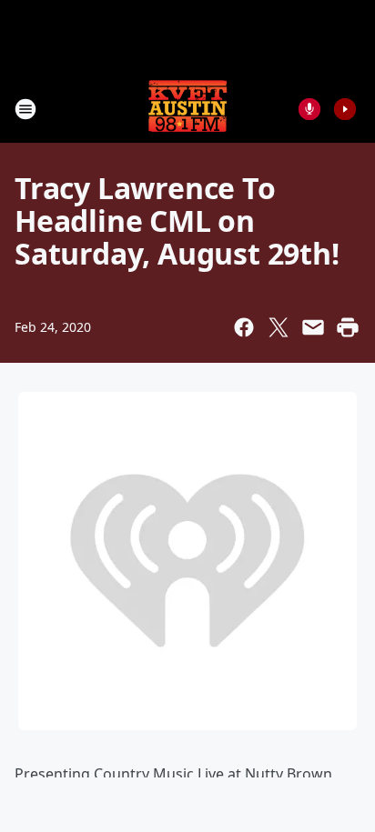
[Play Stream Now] (345, 109)
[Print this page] (347, 327)
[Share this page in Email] (313, 327)
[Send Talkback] (309, 109)
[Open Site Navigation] (25, 109)
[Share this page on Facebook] (244, 327)
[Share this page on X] (278, 327)
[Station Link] (187, 108)
